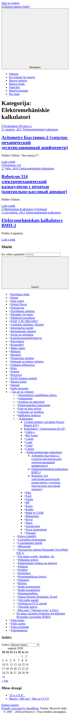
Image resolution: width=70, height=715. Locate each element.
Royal (29, 519)
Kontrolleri (17, 344)
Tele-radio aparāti (28, 600)
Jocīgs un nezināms (22, 334)
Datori (14, 297)
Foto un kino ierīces (29, 408)
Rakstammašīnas (28, 593)
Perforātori (24, 573)
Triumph (31, 532)
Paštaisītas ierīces (28, 559)
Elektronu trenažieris (23, 317)
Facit (28, 496)
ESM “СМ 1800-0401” (24, 321)
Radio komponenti (29, 586)
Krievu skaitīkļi (27, 536)
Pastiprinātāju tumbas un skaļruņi (37, 563)
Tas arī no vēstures (23, 391)
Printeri (15, 371)
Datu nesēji (17, 301)
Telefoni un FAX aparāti (32, 603)
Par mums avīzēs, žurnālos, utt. (36, 556)
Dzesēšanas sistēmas (23, 311)
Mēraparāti (24, 546)
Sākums (13, 73)
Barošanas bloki (20, 294)
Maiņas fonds (17, 84)
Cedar (29, 445)
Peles (14, 368)
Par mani (14, 94)
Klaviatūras (17, 341)
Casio (29, 442)
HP (27, 502)
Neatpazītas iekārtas (22, 358)
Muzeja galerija (18, 80)
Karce (29, 506)
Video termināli (20, 627)
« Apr (4, 680)
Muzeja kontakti (18, 90)
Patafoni (23, 566)
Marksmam (32, 516)
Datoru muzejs (10, 705)
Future (29, 499)
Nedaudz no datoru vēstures (27, 361)
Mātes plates (18, 348)
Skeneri (15, 385)
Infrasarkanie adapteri (23, 331)
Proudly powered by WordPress (20, 708)
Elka (28, 492)
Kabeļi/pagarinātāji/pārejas (26, 338)
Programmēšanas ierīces (32, 576)
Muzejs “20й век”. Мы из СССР (29, 698)
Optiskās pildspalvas (23, 364)
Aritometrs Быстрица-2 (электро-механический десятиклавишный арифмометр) (46, 460)
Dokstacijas (17, 307)
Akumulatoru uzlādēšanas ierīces (37, 395)
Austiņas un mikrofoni (31, 401)
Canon (29, 438)
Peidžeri (23, 569)
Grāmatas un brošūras (31, 412)
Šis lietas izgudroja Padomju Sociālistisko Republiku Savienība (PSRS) (40, 615)
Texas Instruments (36, 529)
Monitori (16, 354)
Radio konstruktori (29, 590)
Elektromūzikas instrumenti (34, 405)
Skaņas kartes (19, 381)
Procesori (16, 375)
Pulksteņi (23, 580)
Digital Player (19, 304)
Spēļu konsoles (19, 388)
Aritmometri (25, 398)
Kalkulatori (26, 418)
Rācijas (22, 583)
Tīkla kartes (17, 620)
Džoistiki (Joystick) (22, 314)
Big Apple (32, 435)
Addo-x (30, 432)
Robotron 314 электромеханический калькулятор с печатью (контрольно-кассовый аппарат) (34, 184)
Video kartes (18, 623)
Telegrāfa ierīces (27, 606)
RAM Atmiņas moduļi (24, 378)
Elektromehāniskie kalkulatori (40, 129)
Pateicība (14, 87)
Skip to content (10, 3)
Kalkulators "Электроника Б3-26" (45, 428)
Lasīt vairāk (8, 161)
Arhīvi (5, 644)
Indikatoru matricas (29, 415)
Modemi (16, 351)
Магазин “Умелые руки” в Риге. (38, 610)
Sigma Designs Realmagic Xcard (37, 596)
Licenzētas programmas (32, 539)
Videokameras (19, 630)
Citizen (30, 448)
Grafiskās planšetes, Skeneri (27, 324)
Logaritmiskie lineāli (30, 543)
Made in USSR (35, 512)
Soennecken (33, 526)
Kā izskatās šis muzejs (22, 77)
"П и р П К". (17, 695)
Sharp (29, 522)
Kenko (30, 509)
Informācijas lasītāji (22, 327)
